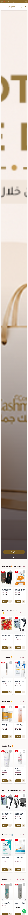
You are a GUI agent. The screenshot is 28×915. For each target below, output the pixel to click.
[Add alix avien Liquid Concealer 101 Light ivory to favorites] (10, 662)
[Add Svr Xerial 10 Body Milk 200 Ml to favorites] (10, 751)
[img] (7, 578)
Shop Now (14, 552)
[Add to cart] (10, 601)
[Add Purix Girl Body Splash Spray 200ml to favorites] (10, 884)
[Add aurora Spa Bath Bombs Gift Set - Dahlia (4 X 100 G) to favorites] (10, 618)
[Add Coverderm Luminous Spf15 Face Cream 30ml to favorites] (24, 707)
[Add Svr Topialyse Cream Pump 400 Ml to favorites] (24, 751)
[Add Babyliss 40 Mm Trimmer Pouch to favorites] (24, 795)
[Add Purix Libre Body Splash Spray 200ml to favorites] (24, 884)
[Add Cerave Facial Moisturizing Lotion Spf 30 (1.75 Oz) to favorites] (24, 662)
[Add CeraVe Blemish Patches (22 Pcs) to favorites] (10, 840)
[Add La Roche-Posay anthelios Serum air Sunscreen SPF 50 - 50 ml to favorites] (24, 840)
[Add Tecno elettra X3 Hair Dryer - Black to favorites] (24, 618)
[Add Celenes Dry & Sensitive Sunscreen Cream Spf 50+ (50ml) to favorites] (10, 707)
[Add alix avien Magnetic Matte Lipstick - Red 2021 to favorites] (10, 571)
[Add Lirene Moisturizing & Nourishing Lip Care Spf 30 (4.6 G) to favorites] (24, 571)
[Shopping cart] (24, 911)
